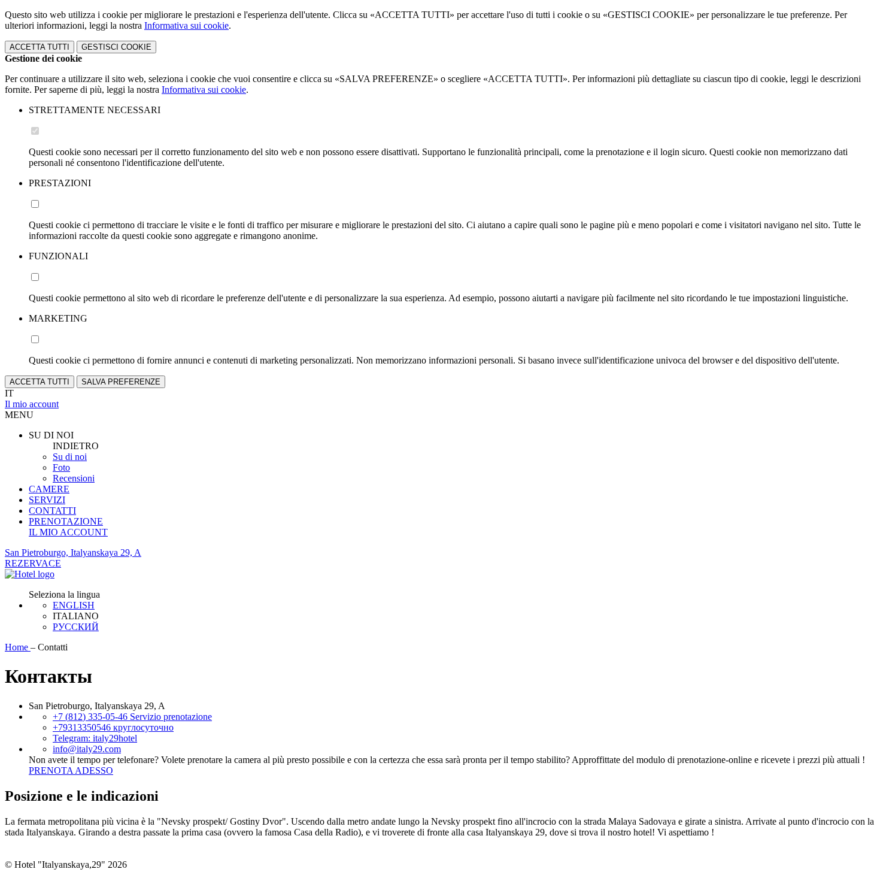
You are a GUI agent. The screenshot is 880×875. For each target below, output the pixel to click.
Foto (61, 467)
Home (18, 647)
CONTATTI (52, 510)
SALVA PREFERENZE (120, 381)
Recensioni (74, 478)
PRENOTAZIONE (66, 521)
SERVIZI (47, 500)
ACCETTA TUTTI (39, 47)
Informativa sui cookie (186, 25)
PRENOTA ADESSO (71, 770)
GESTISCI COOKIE (116, 47)
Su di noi (70, 457)
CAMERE (49, 489)
